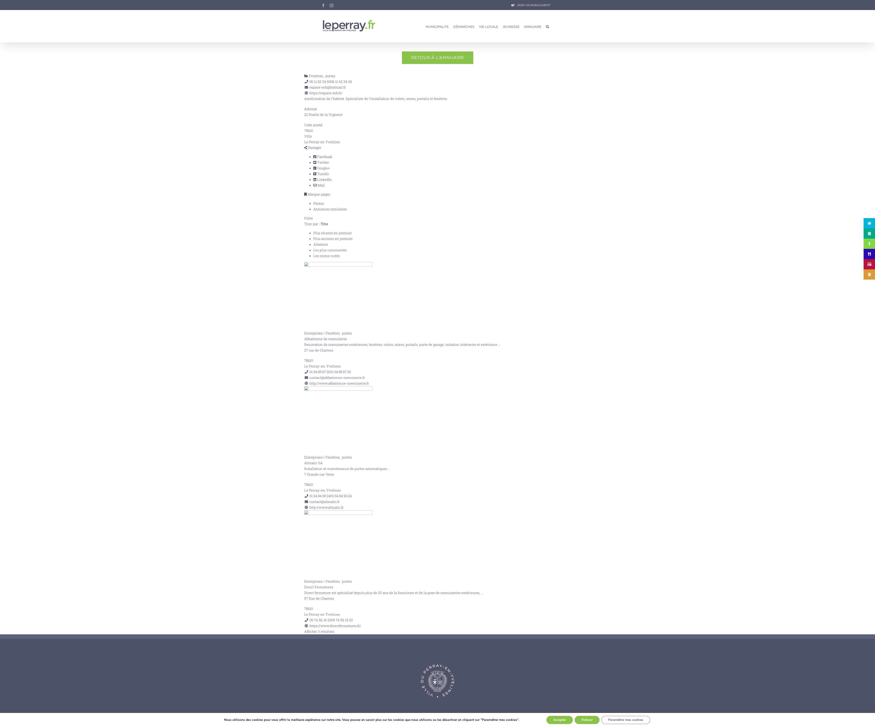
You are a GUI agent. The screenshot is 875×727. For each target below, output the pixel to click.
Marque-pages (318, 194)
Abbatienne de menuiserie (325, 339)
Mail (321, 185)
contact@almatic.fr (324, 501)
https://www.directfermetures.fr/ (335, 625)
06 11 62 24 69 (341, 81)
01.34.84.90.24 (341, 496)
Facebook (324, 156)
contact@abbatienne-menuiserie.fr (337, 377)
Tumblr (322, 173)
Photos (318, 203)
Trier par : (316, 224)
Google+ (323, 168)
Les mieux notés (326, 255)
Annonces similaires (330, 209)
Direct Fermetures (318, 587)
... (499, 344)
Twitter (322, 162)
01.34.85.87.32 (340, 372)
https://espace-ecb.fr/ (326, 93)
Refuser (587, 720)
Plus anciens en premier (333, 238)
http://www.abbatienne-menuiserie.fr (339, 383)
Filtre (308, 218)
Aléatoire (320, 244)
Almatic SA (313, 463)
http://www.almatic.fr (326, 507)
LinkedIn (324, 179)
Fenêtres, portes (321, 76)
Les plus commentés (330, 250)
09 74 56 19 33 (342, 620)
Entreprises (313, 333)
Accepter (559, 720)
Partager (314, 147)
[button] (547, 26)
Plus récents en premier (332, 233)
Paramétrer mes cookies (625, 720)
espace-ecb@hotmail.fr (327, 87)
